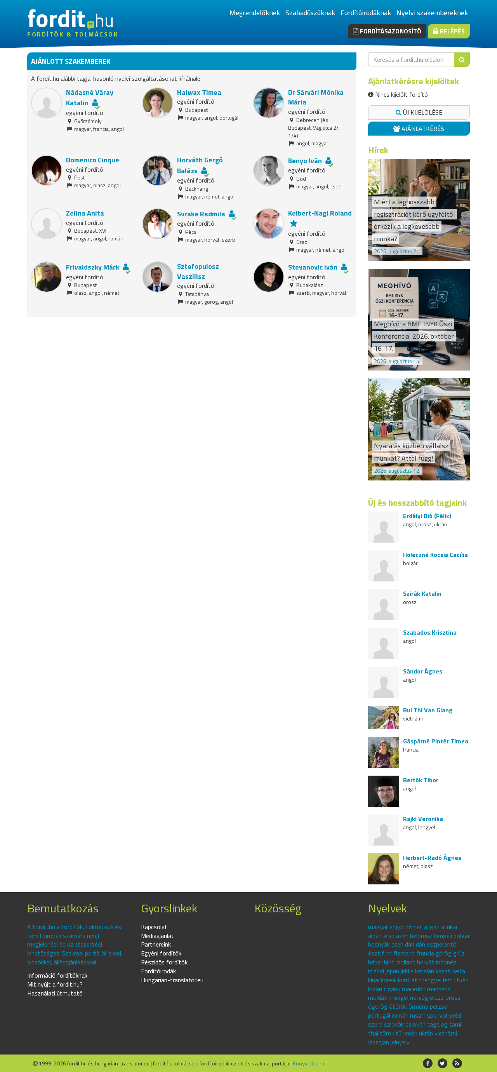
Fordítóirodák (158, 971)
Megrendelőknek (254, 12)
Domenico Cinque (92, 160)
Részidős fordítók (164, 962)
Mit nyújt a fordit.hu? (55, 984)
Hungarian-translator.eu (172, 980)
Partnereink (156, 944)
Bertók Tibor (420, 780)
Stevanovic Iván (312, 267)
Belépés (451, 31)
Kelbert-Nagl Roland (320, 213)
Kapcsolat (154, 926)
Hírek (378, 150)
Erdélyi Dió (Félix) (427, 515)
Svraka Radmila (201, 214)
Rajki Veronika (423, 818)
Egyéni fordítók (161, 953)
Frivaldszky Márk (92, 267)
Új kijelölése (421, 112)
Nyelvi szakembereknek (432, 12)
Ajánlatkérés (422, 128)
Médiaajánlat (157, 935)
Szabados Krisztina (430, 632)
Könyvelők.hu (308, 1063)
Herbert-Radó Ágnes (432, 857)
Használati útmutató (55, 993)
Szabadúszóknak (310, 12)
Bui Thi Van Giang (428, 710)
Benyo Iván (305, 160)
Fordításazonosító (389, 31)
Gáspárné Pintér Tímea (435, 741)
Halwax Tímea (199, 92)
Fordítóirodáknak (366, 12)
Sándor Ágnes (422, 671)
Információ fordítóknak (57, 975)
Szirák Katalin (422, 593)
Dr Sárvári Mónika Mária (316, 97)
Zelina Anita (85, 213)
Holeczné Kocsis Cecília (435, 554)
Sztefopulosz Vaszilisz (198, 271)
